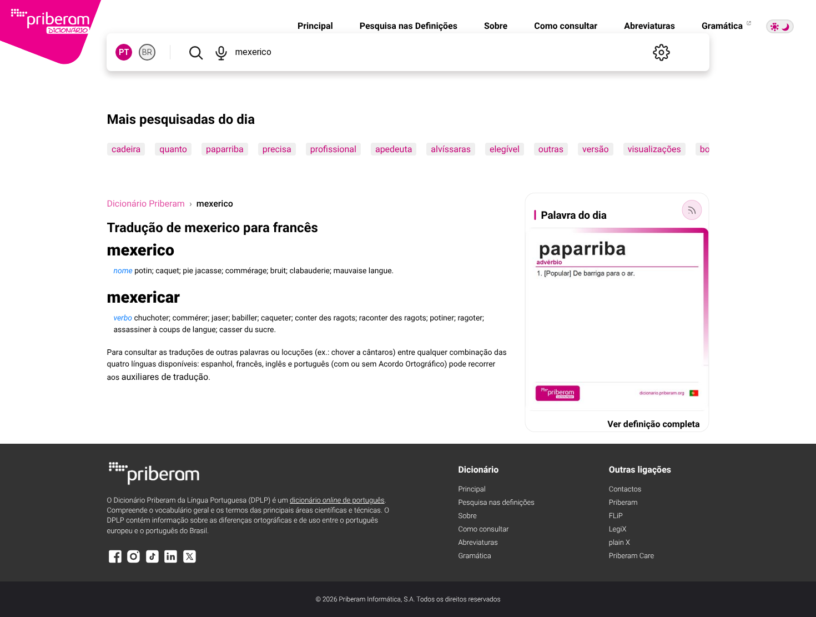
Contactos (625, 489)
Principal (315, 26)
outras (550, 149)
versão (595, 149)
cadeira (126, 149)
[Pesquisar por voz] (221, 52)
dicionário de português (337, 500)
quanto (174, 149)
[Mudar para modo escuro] (780, 26)
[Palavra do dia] (692, 210)
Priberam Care (631, 556)
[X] (189, 561)
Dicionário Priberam (145, 203)
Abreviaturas (649, 26)
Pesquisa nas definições (496, 503)
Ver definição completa (653, 424)
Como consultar (565, 26)
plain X (619, 543)
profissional (333, 149)
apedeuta (393, 149)
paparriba (225, 149)
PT (124, 52)
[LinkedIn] (171, 561)
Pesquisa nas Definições (408, 26)
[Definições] (661, 52)
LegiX (618, 529)
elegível (505, 149)
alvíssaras (451, 149)
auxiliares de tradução (165, 377)
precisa (277, 149)
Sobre (495, 26)
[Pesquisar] (195, 52)
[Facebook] (115, 561)
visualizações (654, 149)
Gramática (723, 26)
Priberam (623, 503)
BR (147, 52)
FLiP (616, 516)
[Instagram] (133, 561)
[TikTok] (152, 561)
